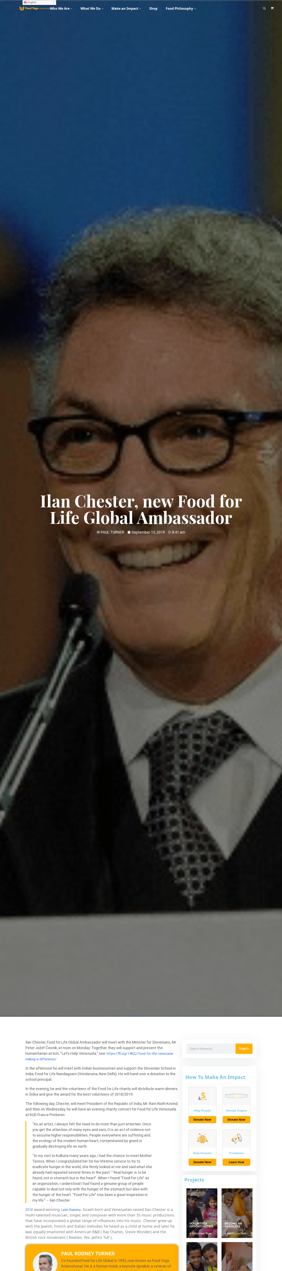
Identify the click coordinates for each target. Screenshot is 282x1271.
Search (244, 1049)
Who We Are (60, 8)
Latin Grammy (71, 1210)
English (31, 2)
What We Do (91, 8)
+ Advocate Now (235, 1233)
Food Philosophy (179, 8)
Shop (153, 8)
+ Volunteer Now (200, 1233)
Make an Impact (124, 8)
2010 (29, 1210)
